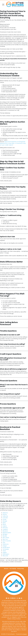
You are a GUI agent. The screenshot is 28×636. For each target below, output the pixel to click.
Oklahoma (5, 544)
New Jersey (6, 537)
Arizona (5, 514)
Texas (4, 551)
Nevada (5, 536)
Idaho (4, 522)
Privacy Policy (20, 568)
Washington (6, 554)
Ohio (4, 542)
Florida (4, 519)
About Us (6, 568)
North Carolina (7, 541)
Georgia (5, 521)
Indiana (5, 526)
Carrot (25, 634)
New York (5, 539)
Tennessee (6, 549)
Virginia (5, 552)
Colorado (5, 518)
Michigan (5, 534)
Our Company (12, 568)
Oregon (5, 546)
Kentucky (5, 527)
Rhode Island (6, 547)
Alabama (5, 513)
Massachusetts (7, 532)
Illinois (4, 524)
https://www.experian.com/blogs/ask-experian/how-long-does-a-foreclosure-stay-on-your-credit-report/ (13, 143)
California (5, 516)
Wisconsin (5, 556)
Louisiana (5, 529)
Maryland (5, 531)
